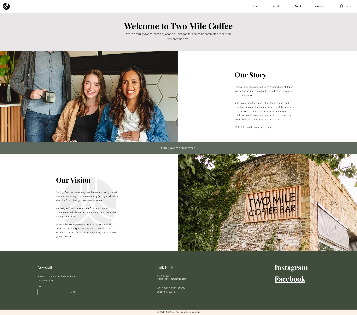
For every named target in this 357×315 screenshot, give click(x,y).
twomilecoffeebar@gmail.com (171, 279)
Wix (198, 312)
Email (40, 287)
